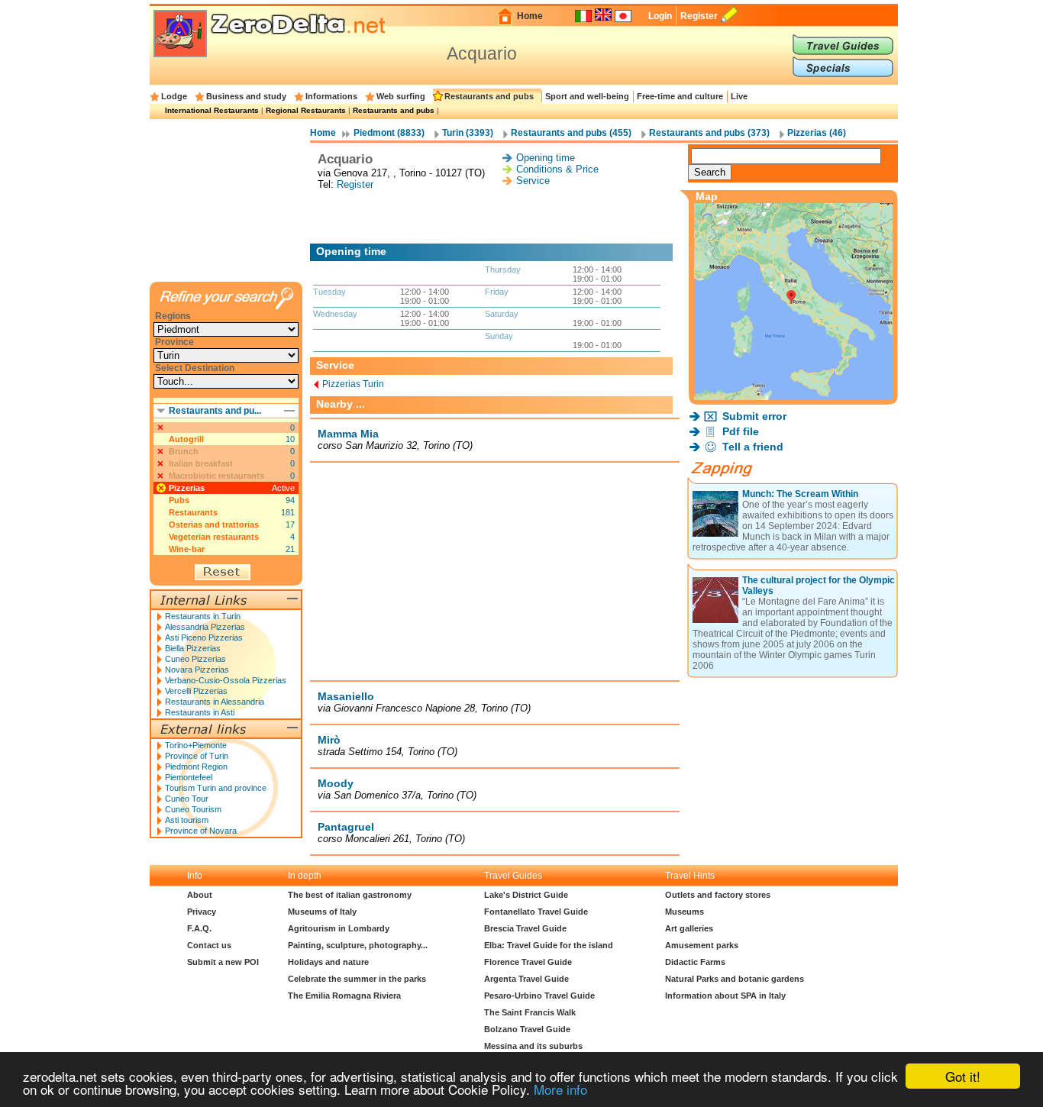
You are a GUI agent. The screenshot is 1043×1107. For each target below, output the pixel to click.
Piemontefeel (188, 777)
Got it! (962, 1076)
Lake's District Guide (526, 894)
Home (530, 16)
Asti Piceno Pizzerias (204, 637)
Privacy (201, 911)
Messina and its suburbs (533, 1046)
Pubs (179, 500)
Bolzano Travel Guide (527, 1029)
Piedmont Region (196, 766)
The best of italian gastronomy (350, 894)
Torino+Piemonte (196, 745)
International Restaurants (212, 110)
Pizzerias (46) (816, 132)
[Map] (793, 395)
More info (560, 1089)
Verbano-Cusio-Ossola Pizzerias (225, 680)
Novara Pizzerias (197, 669)
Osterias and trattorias (214, 524)
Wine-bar (187, 549)
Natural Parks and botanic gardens (734, 978)
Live (739, 96)
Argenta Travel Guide (526, 978)
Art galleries (689, 928)
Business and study (246, 96)
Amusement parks (701, 945)
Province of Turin (196, 755)
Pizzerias (187, 487)
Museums (684, 911)
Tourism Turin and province (215, 787)
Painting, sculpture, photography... (358, 945)
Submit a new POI (223, 962)
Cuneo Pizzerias (195, 658)
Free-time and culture (680, 96)
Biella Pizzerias (193, 648)
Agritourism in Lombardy (338, 928)
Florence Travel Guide (528, 962)
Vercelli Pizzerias (196, 691)
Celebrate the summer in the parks (357, 978)
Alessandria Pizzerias (205, 626)
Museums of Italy (322, 911)
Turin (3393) (467, 132)
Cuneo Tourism (193, 809)
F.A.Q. (199, 928)
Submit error (754, 416)
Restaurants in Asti (199, 712)
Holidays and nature (328, 962)
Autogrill (186, 439)
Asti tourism (186, 820)
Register (699, 16)
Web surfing (400, 96)
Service (533, 180)
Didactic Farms (695, 962)
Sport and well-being (587, 96)
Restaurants (193, 512)
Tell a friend (752, 447)
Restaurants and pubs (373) (709, 132)
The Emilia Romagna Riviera (344, 995)
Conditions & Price (557, 169)
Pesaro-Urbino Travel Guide (539, 995)
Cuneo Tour (186, 798)
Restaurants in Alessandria (214, 701)
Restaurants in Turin (203, 616)
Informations (331, 96)
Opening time (545, 157)
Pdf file (740, 431)
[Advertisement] (494, 217)
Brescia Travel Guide (525, 928)
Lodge (174, 96)
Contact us (209, 945)
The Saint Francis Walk (530, 1012)
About (199, 894)
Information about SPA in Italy (725, 995)
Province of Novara (201, 830)
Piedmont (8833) (389, 132)
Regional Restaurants (306, 110)
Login (660, 16)
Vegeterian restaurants (214, 536)
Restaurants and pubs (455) (571, 132)
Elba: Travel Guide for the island (548, 945)
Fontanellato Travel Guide (536, 911)
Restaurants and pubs (489, 96)
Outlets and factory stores (717, 894)
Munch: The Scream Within (800, 494)
